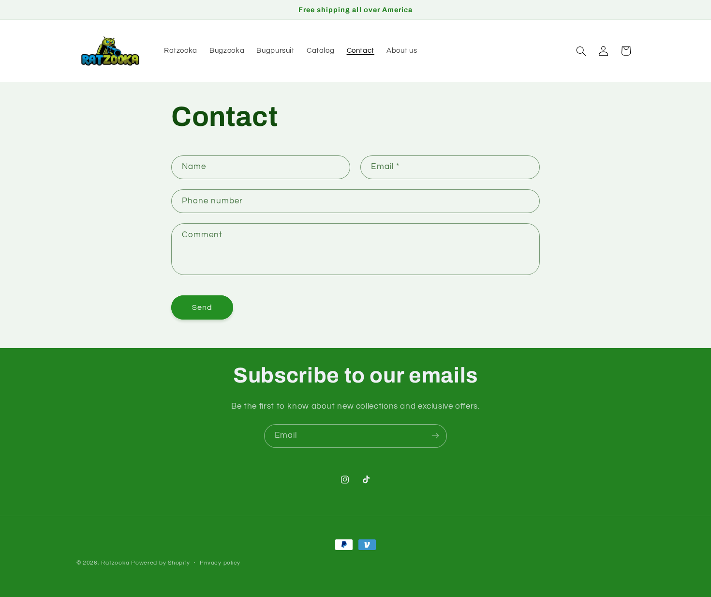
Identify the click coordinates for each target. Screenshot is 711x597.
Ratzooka (115, 563)
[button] (581, 51)
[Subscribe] (435, 436)
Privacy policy (220, 563)
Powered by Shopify (160, 563)
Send (202, 307)
